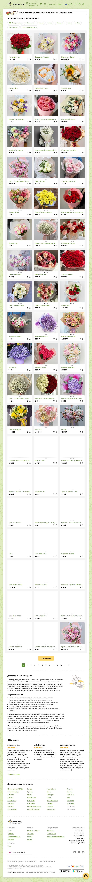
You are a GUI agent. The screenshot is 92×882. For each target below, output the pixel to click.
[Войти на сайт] (83, 4)
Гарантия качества (14, 836)
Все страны (71, 809)
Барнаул (10, 798)
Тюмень (69, 792)
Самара (49, 803)
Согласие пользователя (47, 861)
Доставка (30, 833)
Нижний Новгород (33, 809)
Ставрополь (51, 809)
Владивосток (11, 800)
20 (68, 665)
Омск (48, 792)
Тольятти (70, 789)
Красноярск (31, 803)
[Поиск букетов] (71, 4)
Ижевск (29, 789)
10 (57, 665)
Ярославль (70, 803)
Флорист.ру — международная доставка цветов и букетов (35, 872)
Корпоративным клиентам (55, 836)
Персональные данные (15, 861)
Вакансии (50, 830)
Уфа (68, 798)
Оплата (29, 836)
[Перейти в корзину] (79, 4)
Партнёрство (51, 833)
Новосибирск (51, 789)
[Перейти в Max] (83, 852)
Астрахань (10, 795)
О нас (10, 830)
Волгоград (10, 803)
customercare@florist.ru (76, 843)
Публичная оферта (31, 861)
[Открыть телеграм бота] (79, 852)
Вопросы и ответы (33, 830)
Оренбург (50, 795)
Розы (9, 846)
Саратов (50, 806)
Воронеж (10, 806)
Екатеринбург (12, 809)
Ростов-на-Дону (52, 800)
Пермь (49, 798)
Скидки (29, 839)
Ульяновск (70, 795)
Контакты (11, 833)
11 (61, 665)
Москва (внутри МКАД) (15, 789)
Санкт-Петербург (13, 792)
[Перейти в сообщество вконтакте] (74, 852)
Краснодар (30, 800)
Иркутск (30, 792)
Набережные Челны (34, 806)
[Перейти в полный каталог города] (16, 4)
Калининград (31, 798)
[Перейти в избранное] (75, 4)
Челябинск (70, 800)
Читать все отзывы (13, 774)
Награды (11, 839)
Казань (29, 795)
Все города (70, 806)
